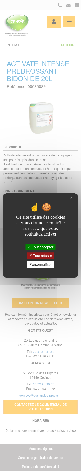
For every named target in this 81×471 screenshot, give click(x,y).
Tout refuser (42, 255)
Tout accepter (42, 246)
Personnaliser (40, 264)
